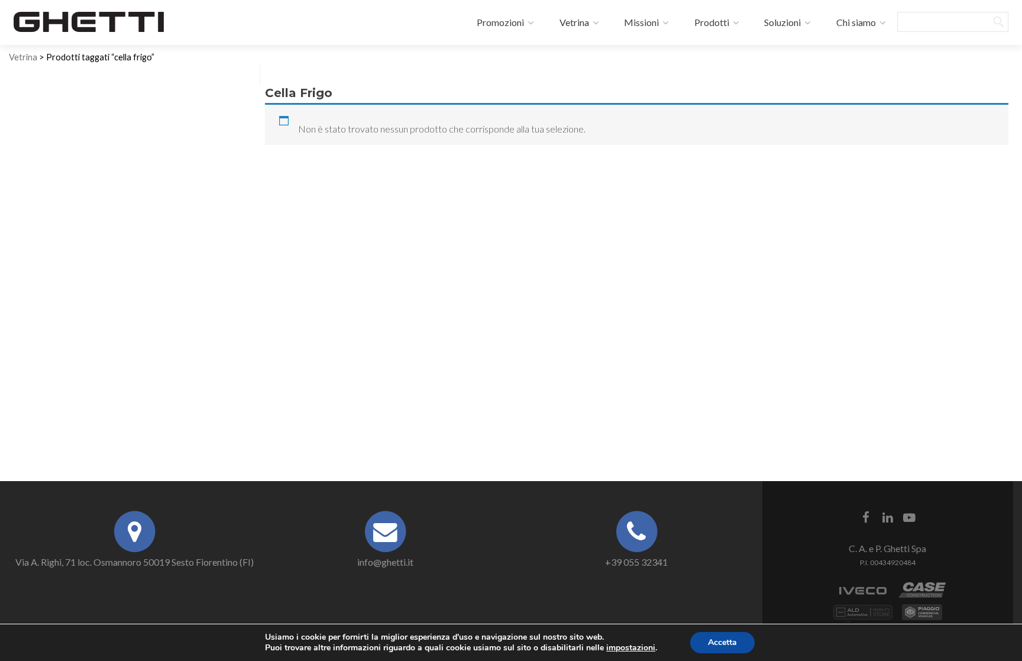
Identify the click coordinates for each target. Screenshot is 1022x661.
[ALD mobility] (862, 618)
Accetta (722, 642)
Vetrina (573, 22)
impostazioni (630, 648)
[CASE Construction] (922, 596)
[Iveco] (862, 596)
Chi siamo (855, 22)
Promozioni (499, 22)
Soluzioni (781, 22)
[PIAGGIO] (922, 618)
